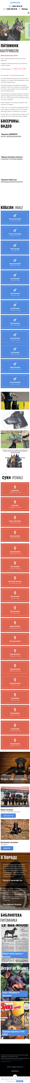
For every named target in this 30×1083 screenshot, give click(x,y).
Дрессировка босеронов (15, 438)
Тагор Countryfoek (15, 293)
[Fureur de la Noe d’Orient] (15, 230)
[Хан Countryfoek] (15, 349)
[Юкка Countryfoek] (15, 740)
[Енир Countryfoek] (15, 275)
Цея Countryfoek (15, 729)
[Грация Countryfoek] (15, 548)
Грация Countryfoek (15, 552)
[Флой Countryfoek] (15, 320)
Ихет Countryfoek (15, 566)
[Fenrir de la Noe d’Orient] (15, 215)
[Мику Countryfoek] (15, 593)
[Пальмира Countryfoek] (15, 638)
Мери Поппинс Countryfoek (15, 581)
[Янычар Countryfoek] (15, 379)
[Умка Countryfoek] (15, 710)
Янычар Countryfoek (15, 382)
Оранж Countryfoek (15, 626)
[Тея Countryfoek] (15, 695)
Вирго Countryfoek (15, 536)
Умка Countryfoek (15, 713)
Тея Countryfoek (15, 698)
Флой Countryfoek (15, 323)
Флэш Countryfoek (15, 338)
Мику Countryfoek (15, 596)
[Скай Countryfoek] (15, 305)
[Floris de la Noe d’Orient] (15, 517)
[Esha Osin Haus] (15, 487)
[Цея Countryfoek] (15, 725)
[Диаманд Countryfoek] (15, 260)
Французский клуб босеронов (15, 458)
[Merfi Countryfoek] (15, 245)
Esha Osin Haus (15, 490)
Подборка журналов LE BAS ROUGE (13, 1033)
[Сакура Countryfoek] (15, 651)
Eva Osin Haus (15, 505)
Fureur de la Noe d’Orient (15, 234)
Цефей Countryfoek (15, 367)
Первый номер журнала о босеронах (12, 955)
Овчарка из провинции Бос (13, 779)
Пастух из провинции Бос (12, 880)
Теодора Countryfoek (15, 683)
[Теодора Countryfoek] (15, 680)
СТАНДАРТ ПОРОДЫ (15, 419)
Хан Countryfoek (15, 352)
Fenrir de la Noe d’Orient (15, 219)
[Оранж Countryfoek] (15, 623)
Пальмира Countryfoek (15, 641)
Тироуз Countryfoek (15, 669)
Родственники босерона (12, 904)
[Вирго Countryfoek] (15, 532)
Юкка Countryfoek (15, 744)
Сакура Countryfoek (15, 654)
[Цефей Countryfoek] (15, 364)
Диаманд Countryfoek (15, 264)
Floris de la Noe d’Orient (15, 521)
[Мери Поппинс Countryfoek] (15, 578)
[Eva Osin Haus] (15, 502)
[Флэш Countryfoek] (15, 335)
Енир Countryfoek (15, 278)
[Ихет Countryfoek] (15, 563)
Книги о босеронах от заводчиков (11, 994)
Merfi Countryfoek (15, 249)
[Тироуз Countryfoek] (15, 666)
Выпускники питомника (9, 842)
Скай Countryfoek (15, 308)
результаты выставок (15, 400)
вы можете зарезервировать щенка (10, 811)
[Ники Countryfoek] (15, 608)
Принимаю (19, 1081)
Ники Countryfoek (15, 611)
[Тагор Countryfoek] (15, 290)
